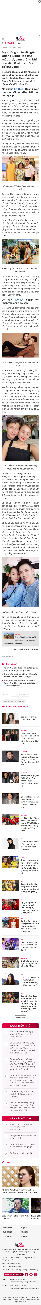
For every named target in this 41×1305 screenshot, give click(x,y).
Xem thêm (20, 1018)
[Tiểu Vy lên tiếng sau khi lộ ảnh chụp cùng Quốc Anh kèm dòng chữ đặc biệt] (10, 735)
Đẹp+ (24, 1227)
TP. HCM (5, 1286)
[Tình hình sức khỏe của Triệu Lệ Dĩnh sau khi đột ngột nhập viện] (10, 843)
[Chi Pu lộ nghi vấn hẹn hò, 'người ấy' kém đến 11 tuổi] (10, 962)
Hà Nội (4, 1279)
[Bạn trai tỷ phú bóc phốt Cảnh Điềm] (10, 718)
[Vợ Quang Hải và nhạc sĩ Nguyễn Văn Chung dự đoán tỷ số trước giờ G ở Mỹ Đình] (10, 904)
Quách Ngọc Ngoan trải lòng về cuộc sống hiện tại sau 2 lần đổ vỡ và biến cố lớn (30, 802)
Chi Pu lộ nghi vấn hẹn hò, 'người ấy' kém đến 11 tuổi (29, 963)
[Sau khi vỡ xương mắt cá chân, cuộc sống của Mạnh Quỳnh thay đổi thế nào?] (10, 756)
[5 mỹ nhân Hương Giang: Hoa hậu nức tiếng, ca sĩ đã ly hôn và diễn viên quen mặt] (10, 923)
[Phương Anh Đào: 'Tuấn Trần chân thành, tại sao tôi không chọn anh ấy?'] (20, 1176)
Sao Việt (17, 634)
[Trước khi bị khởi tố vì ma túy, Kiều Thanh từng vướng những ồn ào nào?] (10, 979)
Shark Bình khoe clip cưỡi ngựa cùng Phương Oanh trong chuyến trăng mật (20, 640)
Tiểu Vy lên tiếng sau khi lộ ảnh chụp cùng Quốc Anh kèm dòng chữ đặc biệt (30, 738)
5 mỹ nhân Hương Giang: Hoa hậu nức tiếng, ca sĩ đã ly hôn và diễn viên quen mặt (30, 926)
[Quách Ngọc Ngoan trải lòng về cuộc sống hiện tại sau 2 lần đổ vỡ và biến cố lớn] (10, 798)
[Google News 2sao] (14, 702)
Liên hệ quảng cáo (13, 1274)
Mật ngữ (7, 1237)
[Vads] (39, 35)
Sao (19, 43)
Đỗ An (19, 299)
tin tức (23, 1124)
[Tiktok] (35, 1274)
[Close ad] (39, 1)
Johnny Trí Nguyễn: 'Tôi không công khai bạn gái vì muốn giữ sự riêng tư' (30, 781)
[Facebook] (26, 1274)
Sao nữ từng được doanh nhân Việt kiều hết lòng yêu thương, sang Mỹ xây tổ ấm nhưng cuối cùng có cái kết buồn (29, 1003)
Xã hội (24, 1232)
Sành (24, 1237)
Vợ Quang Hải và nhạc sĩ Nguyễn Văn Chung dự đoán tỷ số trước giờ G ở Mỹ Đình (30, 908)
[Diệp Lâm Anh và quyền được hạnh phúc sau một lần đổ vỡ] (10, 944)
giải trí (12, 1147)
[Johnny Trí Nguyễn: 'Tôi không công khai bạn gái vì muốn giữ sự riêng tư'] (10, 777)
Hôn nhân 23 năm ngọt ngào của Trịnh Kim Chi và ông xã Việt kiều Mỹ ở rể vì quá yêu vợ (21, 683)
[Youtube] (31, 1274)
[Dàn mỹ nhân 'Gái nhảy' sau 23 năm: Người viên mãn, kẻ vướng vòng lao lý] (10, 885)
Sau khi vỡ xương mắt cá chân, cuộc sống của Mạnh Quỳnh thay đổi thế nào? (30, 759)
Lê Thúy (19, 89)
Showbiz (9, 43)
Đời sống (24, 857)
